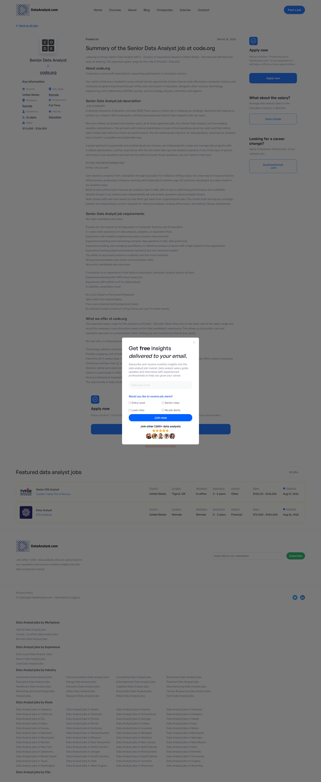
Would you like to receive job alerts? (151, 396)
